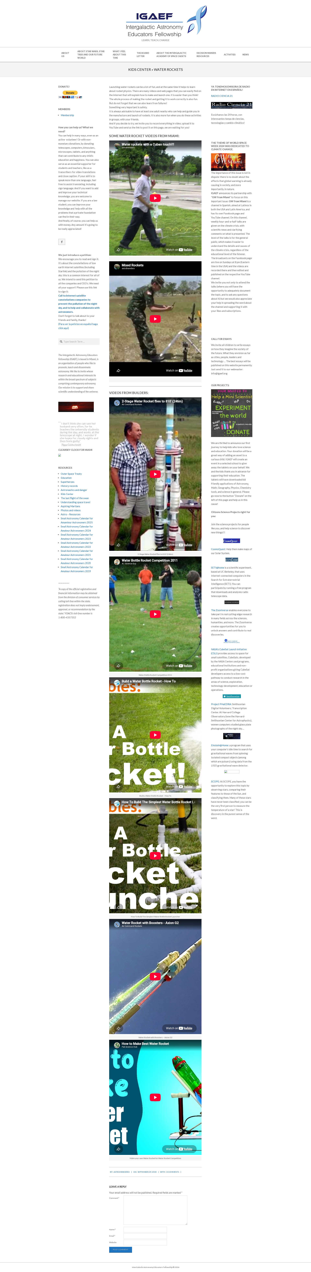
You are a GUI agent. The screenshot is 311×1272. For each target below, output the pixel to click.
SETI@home (217, 567)
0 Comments (172, 1172)
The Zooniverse (219, 610)
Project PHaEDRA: (221, 704)
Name (112, 1229)
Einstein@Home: (220, 745)
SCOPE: (215, 781)
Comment (114, 1198)
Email (112, 1236)
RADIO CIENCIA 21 (222, 95)
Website (112, 1242)
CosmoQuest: (218, 549)
